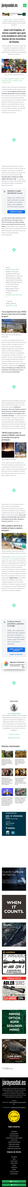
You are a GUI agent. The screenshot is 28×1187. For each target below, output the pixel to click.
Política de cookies (14, 1146)
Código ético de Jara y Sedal (14, 1138)
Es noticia (15, 19)
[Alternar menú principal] (25, 5)
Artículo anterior (14, 734)
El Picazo (10, 559)
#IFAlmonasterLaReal (12, 269)
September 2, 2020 (11, 305)
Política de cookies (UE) (14, 1148)
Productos (14, 1167)
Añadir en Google (16, 212)
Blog (10, 19)
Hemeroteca (14, 1173)
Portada (6, 19)
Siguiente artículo (14, 738)
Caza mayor (14, 1161)
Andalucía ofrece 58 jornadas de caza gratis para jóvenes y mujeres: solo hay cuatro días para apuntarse (7, 762)
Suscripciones (14, 1133)
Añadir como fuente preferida (16, 649)
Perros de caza (14, 1171)
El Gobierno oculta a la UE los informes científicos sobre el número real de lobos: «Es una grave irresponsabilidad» (20, 800)
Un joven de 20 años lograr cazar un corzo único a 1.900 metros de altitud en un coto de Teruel (20, 762)
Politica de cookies (14, 1144)
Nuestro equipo (14, 1135)
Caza (14, 1159)
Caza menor (14, 1163)
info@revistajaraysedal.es (18, 1107)
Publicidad (14, 1131)
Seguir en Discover (16, 654)
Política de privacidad (14, 1142)
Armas (14, 1169)
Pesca (14, 1165)
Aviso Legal (14, 1140)
